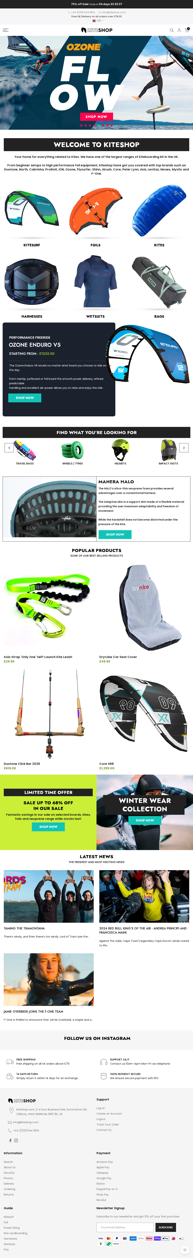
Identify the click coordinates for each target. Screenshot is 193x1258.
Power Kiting (12, 1228)
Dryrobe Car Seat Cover (118, 657)
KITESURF (32, 245)
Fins (6, 1249)
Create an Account (109, 1114)
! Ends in (96, 4)
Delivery (9, 1184)
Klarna (100, 1184)
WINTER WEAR (145, 800)
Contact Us (103, 1130)
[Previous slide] (9, 447)
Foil (6, 1222)
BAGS (159, 316)
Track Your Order (107, 1124)
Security (9, 1173)
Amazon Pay (104, 1162)
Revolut (101, 1200)
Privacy (8, 1178)
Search (8, 1162)
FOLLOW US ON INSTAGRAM (96, 1038)
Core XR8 (106, 764)
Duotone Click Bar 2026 (22, 764)
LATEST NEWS (96, 856)
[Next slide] (183, 447)
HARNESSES (31, 316)
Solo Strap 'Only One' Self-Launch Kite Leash (38, 657)
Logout (101, 1119)
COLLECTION (145, 809)
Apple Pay (102, 1167)
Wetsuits (9, 1244)
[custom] (10, 1140)
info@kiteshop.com (114, 12)
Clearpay (102, 1173)
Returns (9, 1194)
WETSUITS (95, 316)
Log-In (100, 1108)
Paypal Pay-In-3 (106, 1189)
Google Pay (103, 1178)
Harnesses (10, 1239)
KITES (159, 245)
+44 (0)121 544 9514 (83, 12)
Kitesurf (9, 1217)
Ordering (9, 1189)
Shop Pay (102, 1194)
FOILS (95, 245)
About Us (9, 1167)
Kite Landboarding (15, 1233)
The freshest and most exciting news (96, 862)
